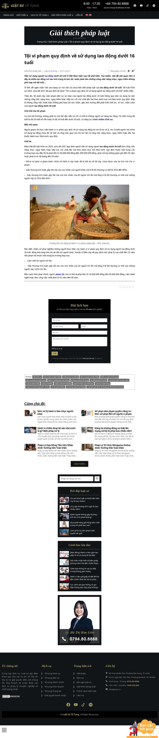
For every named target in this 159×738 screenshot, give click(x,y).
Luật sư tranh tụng (103, 383)
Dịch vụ (80, 677)
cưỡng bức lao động (70, 377)
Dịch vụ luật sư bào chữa (89, 377)
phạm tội (60, 274)
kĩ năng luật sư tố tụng (79, 380)
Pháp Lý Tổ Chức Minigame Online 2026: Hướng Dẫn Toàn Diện (112, 446)
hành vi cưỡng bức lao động (58, 380)
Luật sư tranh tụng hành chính (37, 387)
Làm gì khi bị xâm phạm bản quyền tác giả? (82, 532)
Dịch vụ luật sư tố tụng (109, 377)
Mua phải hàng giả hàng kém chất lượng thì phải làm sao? (84, 524)
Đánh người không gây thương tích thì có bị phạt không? (83, 515)
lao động (49, 76)
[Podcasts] (154, 5)
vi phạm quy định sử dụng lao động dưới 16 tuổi (105, 387)
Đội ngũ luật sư (84, 682)
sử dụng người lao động (76, 387)
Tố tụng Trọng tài (52, 691)
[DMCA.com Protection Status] (20, 697)
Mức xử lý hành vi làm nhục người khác (55, 412)
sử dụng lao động (57, 387)
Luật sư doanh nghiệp (63, 383)
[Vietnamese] (87, 15)
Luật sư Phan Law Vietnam (83, 383)
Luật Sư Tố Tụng (70, 714)
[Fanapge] (135, 5)
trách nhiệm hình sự (103, 119)
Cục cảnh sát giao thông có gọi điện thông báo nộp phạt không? (84, 586)
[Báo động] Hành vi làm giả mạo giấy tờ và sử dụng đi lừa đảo (84, 554)
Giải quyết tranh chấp (55, 695)
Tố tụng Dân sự (51, 677)
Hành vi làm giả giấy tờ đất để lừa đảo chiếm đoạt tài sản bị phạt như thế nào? (84, 578)
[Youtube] (141, 5)
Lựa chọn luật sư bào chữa (118, 380)
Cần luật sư (37, 377)
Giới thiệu (81, 673)
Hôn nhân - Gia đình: (124, 685)
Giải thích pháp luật (32, 71)
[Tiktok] (147, 5)
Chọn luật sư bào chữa (52, 377)
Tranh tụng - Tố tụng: (124, 681)
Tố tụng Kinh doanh (54, 686)
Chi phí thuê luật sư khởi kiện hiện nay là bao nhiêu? (84, 499)
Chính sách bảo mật (88, 358)
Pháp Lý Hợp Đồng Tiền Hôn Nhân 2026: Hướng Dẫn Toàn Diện (55, 446)
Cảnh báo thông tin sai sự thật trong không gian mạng (83, 570)
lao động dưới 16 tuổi (98, 380)
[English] (90, 15)
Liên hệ (80, 695)
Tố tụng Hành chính (54, 682)
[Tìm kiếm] (97, 478)
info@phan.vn (115, 689)
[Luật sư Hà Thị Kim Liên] (79, 620)
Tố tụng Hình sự (52, 673)
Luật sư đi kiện (46, 383)
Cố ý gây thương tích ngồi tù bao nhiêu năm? (84, 507)
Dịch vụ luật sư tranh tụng (36, 380)
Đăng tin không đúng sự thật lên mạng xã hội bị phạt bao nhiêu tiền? (113, 429)
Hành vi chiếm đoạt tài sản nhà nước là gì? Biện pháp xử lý (57, 429)
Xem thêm (79, 463)
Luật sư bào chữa (32, 383)
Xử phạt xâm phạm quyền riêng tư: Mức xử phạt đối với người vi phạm (113, 412)
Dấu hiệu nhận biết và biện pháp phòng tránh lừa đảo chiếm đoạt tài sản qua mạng (84, 562)
